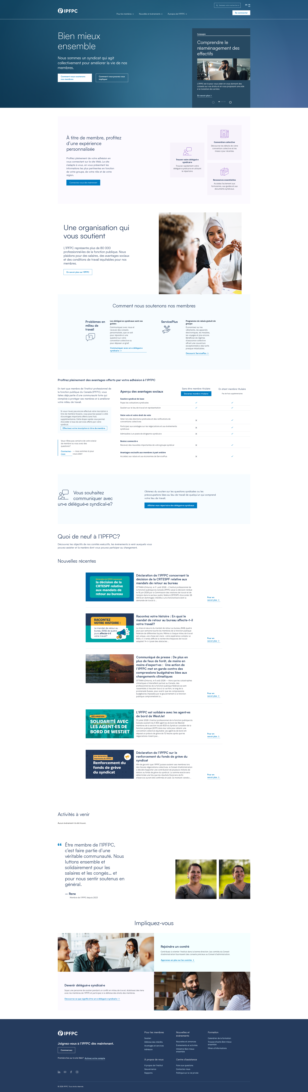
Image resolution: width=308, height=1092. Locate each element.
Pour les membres (124, 14)
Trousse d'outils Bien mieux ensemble (219, 1043)
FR (249, 5)
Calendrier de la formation (219, 1038)
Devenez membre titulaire (196, 393)
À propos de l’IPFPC (176, 14)
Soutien (147, 1038)
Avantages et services (154, 1046)
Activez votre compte (95, 1058)
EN (246, 5)
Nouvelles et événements (150, 14)
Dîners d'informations (217, 1048)
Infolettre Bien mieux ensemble (185, 1050)
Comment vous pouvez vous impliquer (112, 77)
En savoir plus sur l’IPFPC (78, 272)
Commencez (66, 1050)
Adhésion (148, 1049)
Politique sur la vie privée (187, 1073)
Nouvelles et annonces (186, 1042)
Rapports (148, 1073)
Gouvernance (150, 1069)
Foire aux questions (184, 1065)
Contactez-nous (66, 452)
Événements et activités (187, 1045)
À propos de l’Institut (153, 1065)
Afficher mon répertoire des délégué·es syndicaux (171, 505)
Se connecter (241, 13)
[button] (230, 102)
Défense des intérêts (153, 1042)
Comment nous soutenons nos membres (73, 77)
